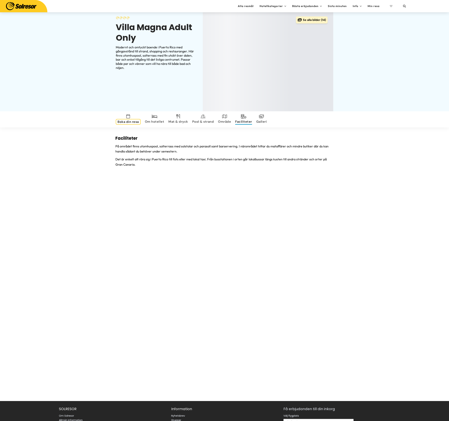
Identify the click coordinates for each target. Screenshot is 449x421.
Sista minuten (337, 6)
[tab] (129, 119)
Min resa (374, 6)
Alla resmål (246, 6)
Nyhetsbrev (178, 415)
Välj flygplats (291, 415)
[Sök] (404, 6)
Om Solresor (66, 415)
